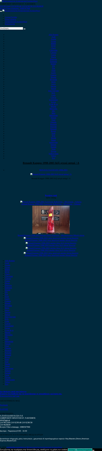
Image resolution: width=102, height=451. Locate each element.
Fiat (53, 68)
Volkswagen (53, 154)
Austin (53, 39)
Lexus (53, 102)
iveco (53, 84)
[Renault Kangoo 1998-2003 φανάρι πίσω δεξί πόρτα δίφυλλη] (51, 243)
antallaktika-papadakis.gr (16, 447)
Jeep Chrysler (53, 91)
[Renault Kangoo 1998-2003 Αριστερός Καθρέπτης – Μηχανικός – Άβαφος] (50, 202)
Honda (53, 77)
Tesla (53, 149)
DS (53, 66)
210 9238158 (27, 6)
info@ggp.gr (5, 420)
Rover (53, 131)
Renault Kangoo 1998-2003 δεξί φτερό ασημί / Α (51, 162)
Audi (53, 37)
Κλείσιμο (72, 450)
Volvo (53, 156)
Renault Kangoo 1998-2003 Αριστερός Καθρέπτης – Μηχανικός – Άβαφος (50, 204)
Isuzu (53, 82)
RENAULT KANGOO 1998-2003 (53, 170)
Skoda (53, 138)
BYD (53, 46)
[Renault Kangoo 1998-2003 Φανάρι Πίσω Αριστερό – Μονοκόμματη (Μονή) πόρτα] (51, 233)
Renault (53, 129)
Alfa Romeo (53, 35)
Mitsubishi (53, 115)
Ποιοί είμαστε (10, 19)
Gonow (53, 75)
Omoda (53, 122)
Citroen (53, 53)
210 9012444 (5, 6)
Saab (53, 133)
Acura (53, 41)
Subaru (53, 145)
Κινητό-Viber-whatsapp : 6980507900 (15, 8)
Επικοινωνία (10, 24)
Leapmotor (53, 100)
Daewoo (53, 59)
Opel (53, 120)
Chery (53, 48)
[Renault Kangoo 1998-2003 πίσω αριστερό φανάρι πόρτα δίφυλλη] (51, 238)
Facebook (4, 405)
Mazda (53, 106)
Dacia (53, 57)
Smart (53, 140)
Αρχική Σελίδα (11, 17)
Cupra (53, 55)
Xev (53, 158)
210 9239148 (16, 6)
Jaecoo (53, 86)
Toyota (53, 151)
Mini (53, 113)
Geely (53, 73)
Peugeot (53, 124)
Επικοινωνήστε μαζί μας (9, 396)
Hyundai (53, 79)
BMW (53, 44)
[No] (93, 450)
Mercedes (53, 109)
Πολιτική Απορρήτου (84, 450)
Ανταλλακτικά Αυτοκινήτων (16, 22)
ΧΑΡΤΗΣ (4, 409)
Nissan (53, 118)
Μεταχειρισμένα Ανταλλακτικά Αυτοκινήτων (44, 447)
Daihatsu (53, 62)
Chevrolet (53, 50)
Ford (53, 70)
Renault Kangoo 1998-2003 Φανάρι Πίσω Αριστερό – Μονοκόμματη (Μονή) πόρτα (51, 235)
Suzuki (53, 147)
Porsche (53, 127)
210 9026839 (38, 6)
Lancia (53, 97)
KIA (53, 93)
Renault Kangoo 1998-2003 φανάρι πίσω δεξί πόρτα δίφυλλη (51, 245)
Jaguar (53, 88)
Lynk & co (53, 104)
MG (53, 111)
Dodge (53, 64)
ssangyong (53, 142)
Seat (53, 136)
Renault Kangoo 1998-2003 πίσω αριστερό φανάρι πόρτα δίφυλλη (51, 240)
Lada (53, 95)
